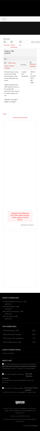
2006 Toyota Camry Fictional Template (10, 65)
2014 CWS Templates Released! (17, 376)
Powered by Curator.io (27, 225)
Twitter (32, 32)
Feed (37, 32)
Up (20, 45)
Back (4, 114)
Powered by (16, 117)
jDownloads (23, 117)
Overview (6, 45)
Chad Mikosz (23, 408)
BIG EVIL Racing (25, 416)
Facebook (26, 32)
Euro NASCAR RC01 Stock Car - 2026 (14, 301)
